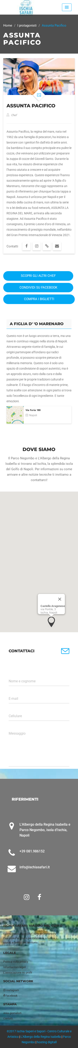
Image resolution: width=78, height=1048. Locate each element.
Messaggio (17, 733)
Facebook (11, 995)
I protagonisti (27, 25)
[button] (51, 622)
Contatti (8, 1018)
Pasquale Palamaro (15, 938)
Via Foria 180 (33, 410)
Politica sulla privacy (15, 961)
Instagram (12, 990)
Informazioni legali (14, 967)
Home (7, 25)
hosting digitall (47, 1042)
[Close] (60, 599)
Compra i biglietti (39, 299)
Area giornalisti (12, 1013)
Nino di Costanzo (43, 933)
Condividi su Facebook (38, 287)
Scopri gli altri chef (38, 276)
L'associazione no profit (17, 972)
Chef (13, 115)
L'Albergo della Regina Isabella (41, 1036)
